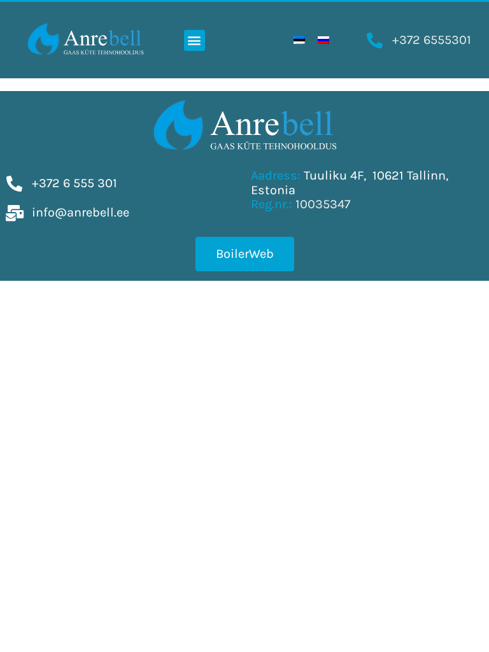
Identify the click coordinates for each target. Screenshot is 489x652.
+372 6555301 (431, 39)
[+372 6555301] (375, 40)
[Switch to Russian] (323, 40)
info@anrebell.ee (80, 212)
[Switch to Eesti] (299, 40)
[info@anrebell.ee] (14, 213)
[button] (194, 40)
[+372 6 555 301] (14, 184)
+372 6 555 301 (74, 183)
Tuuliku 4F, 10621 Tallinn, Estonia (349, 182)
